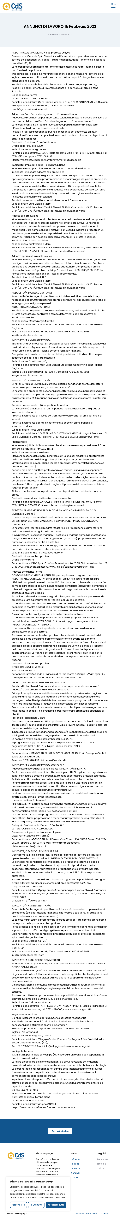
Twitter (101, 1168)
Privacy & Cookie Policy (86, 1213)
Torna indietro (60, 1131)
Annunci (75, 1172)
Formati (75, 1163)
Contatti (75, 1177)
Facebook (102, 1159)
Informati (76, 1159)
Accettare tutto (56, 1204)
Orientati (75, 1168)
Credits (105, 1213)
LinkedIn (101, 1163)
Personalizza (18, 1204)
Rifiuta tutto (36, 1204)
